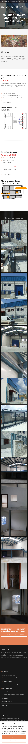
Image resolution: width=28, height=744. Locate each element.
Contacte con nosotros (15, 635)
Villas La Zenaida (8, 681)
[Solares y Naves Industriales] (14, 233)
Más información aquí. (20, 733)
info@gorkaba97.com (16, 1)
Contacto (4, 705)
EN (23, 1)
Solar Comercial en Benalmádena (11, 685)
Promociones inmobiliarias (8, 675)
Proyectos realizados (7, 688)
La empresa (5, 671)
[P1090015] (14, 602)
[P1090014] (14, 576)
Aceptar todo (14, 737)
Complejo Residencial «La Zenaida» (12, 691)
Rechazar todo (14, 741)
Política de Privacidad (7, 701)
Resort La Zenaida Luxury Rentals (11, 677)
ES (26, 1)
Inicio (3, 668)
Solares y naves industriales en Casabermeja (14, 694)
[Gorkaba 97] (14, 6)
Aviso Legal (5, 698)
